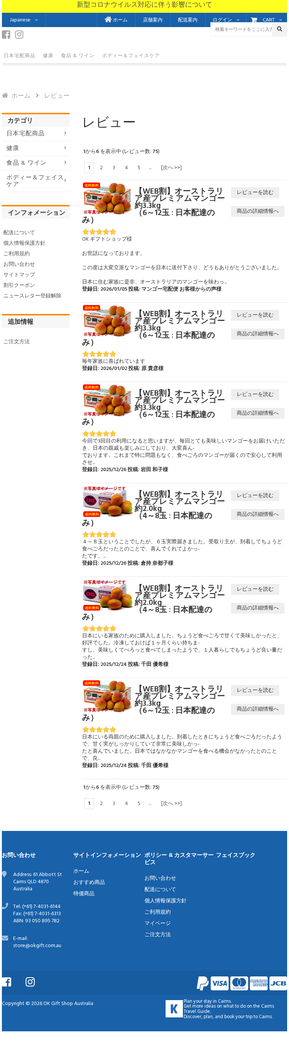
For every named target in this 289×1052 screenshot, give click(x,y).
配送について (19, 233)
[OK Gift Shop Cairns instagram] (21, 37)
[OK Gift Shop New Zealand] (174, 1008)
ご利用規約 (16, 254)
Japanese (20, 20)
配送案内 (188, 20)
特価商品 (83, 894)
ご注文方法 (16, 342)
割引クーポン (19, 285)
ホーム (120, 20)
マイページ (157, 923)
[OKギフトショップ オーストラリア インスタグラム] (37, 981)
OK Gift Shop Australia (68, 1003)
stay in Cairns (217, 1001)
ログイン (222, 20)
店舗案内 (153, 20)
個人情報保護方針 (24, 243)
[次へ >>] (171, 168)
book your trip (238, 1017)
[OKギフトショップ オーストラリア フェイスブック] (13, 981)
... (150, 168)
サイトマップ (19, 275)
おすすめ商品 (89, 882)
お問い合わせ (19, 264)
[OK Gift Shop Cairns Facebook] (8, 37)
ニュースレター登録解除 (32, 296)
